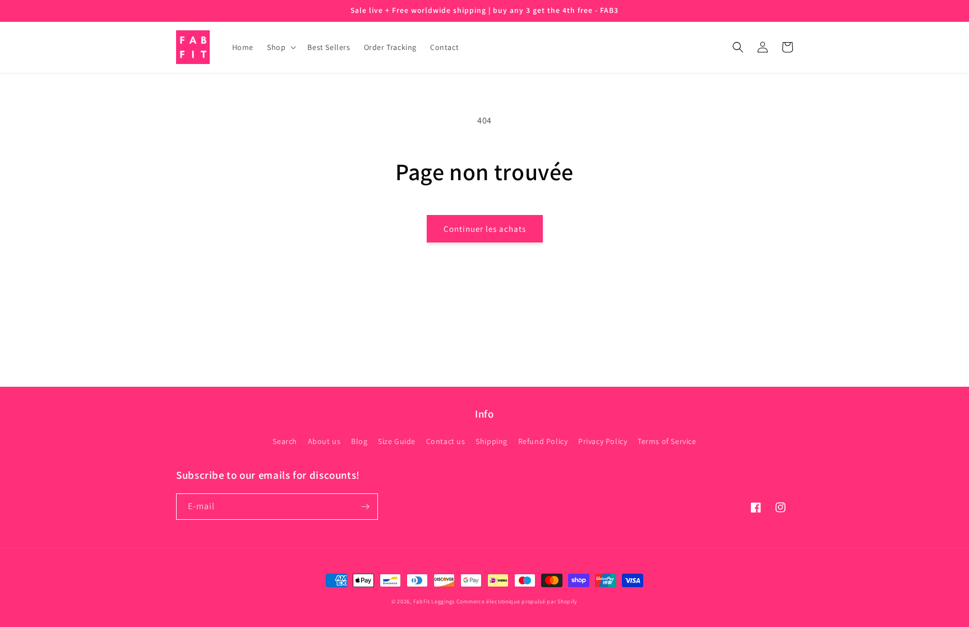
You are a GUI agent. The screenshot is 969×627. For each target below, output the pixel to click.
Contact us (445, 441)
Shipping (491, 441)
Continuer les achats (485, 228)
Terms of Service (667, 441)
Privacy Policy (602, 441)
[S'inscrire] (365, 506)
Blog (359, 441)
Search (285, 441)
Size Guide (397, 441)
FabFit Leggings (434, 601)
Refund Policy (543, 441)
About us (324, 441)
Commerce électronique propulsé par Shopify (517, 601)
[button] (280, 47)
